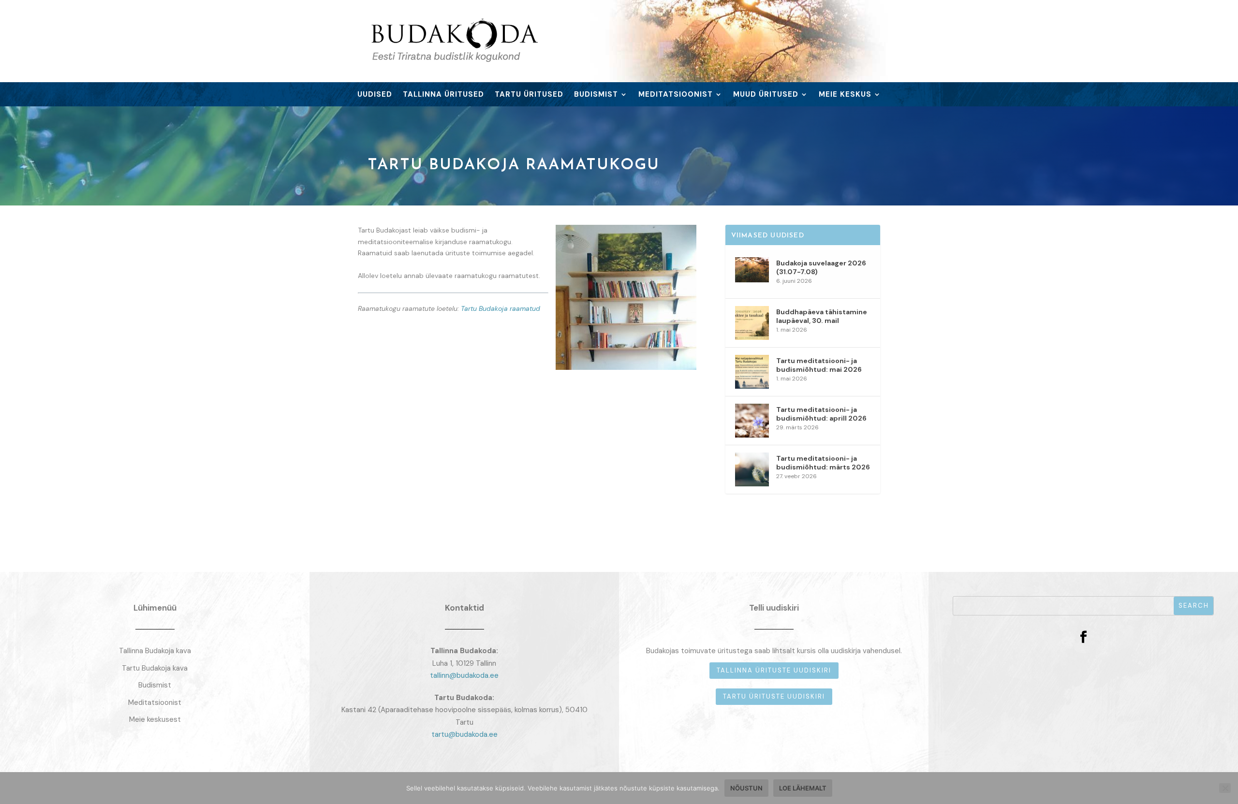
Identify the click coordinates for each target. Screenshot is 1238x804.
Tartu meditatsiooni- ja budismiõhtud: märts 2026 (823, 462)
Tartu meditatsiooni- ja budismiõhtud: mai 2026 (819, 365)
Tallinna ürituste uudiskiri (774, 670)
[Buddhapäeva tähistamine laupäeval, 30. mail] (752, 323)
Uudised (374, 95)
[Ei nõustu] (1225, 788)
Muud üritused (765, 95)
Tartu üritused (529, 95)
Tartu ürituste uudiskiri (774, 696)
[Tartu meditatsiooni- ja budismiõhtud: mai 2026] (752, 372)
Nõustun (746, 788)
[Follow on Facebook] (1083, 637)
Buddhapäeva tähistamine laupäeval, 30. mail (821, 316)
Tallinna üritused (443, 95)
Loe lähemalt (802, 788)
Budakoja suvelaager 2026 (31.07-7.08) (821, 267)
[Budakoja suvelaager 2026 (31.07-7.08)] (752, 274)
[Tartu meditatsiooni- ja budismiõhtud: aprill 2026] (752, 421)
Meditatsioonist (675, 95)
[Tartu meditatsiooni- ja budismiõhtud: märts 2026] (752, 469)
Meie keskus (845, 95)
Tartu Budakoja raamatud (500, 308)
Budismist (596, 95)
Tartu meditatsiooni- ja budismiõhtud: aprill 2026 (821, 414)
